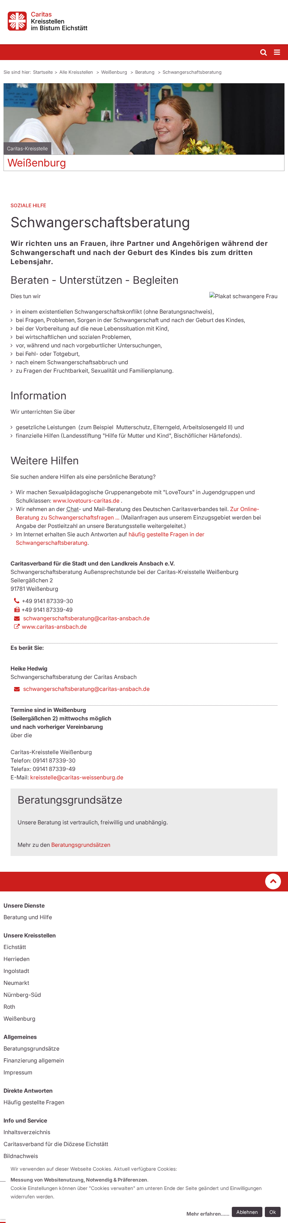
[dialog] (147, 1192)
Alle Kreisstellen (76, 72)
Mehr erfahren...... (207, 1214)
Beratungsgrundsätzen (80, 844)
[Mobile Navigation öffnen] (277, 52)
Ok (272, 1212)
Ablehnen (247, 1212)
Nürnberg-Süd (22, 994)
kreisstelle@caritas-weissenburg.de (76, 777)
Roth (9, 1006)
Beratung (145, 72)
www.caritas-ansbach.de (54, 626)
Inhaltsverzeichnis (27, 1132)
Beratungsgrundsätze (31, 1048)
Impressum (18, 1072)
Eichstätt (15, 946)
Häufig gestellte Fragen (34, 1102)
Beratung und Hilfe (28, 917)
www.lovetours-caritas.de (86, 500)
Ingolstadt (16, 970)
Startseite (43, 72)
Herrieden (17, 958)
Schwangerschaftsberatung (192, 72)
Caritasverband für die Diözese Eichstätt (56, 1143)
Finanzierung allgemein (34, 1060)
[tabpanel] (144, 129)
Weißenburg (115, 72)
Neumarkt (16, 982)
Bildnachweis (21, 1155)
